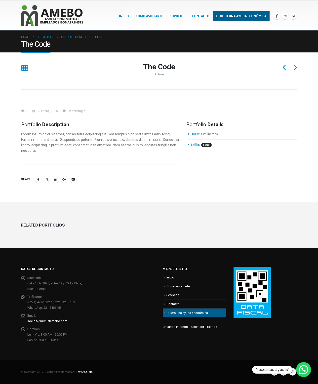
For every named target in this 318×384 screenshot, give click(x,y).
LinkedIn (55, 179)
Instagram (283, 372)
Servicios (177, 16)
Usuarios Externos (204, 327)
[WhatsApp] (293, 15)
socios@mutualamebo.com (47, 321)
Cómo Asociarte (149, 16)
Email (73, 179)
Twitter (46, 179)
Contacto (200, 16)
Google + (64, 179)
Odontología (76, 111)
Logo (206, 145)
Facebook (38, 179)
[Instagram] (284, 15)
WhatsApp (292, 372)
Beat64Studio (84, 372)
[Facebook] (276, 15)
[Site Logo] (52, 15)
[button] (24, 68)
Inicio (124, 16)
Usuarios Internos (175, 327)
